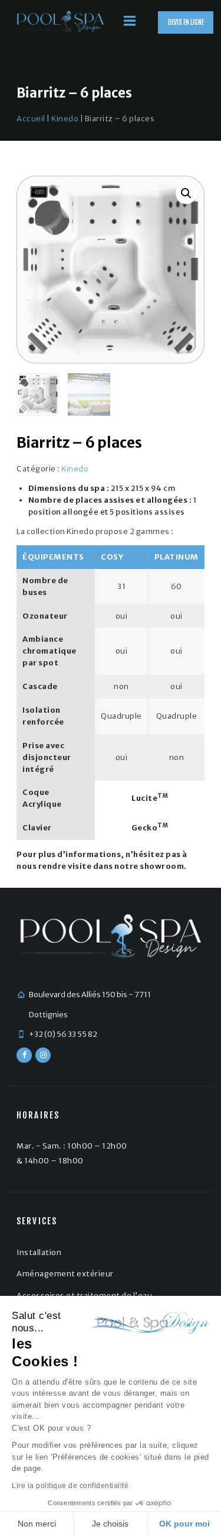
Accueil (31, 119)
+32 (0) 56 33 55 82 (63, 1034)
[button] (186, 193)
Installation (39, 1252)
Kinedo (64, 119)
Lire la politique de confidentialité (70, 1486)
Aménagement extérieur (65, 1274)
